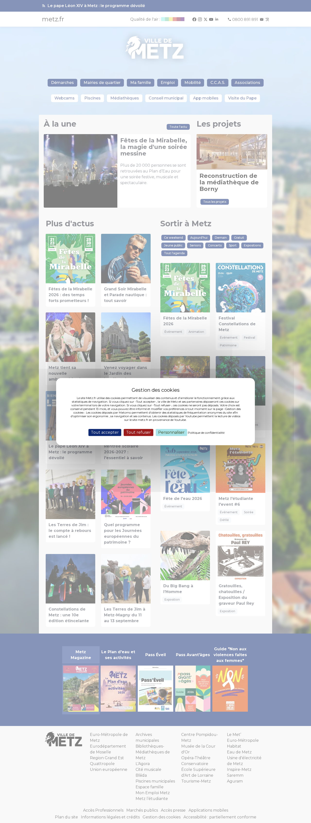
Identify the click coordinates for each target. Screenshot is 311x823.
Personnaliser (171, 432)
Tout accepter (105, 432)
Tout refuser (138, 432)
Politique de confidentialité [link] (206, 432)
